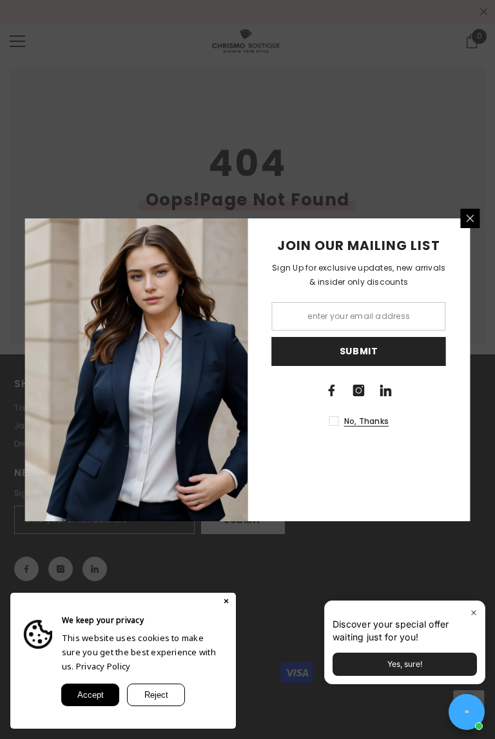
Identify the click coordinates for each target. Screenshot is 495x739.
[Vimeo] (386, 390)
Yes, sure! (404, 664)
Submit (359, 351)
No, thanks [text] (366, 421)
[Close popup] (473, 612)
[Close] (470, 218)
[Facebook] (331, 390)
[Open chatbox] (467, 712)
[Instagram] (359, 390)
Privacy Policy (103, 666)
